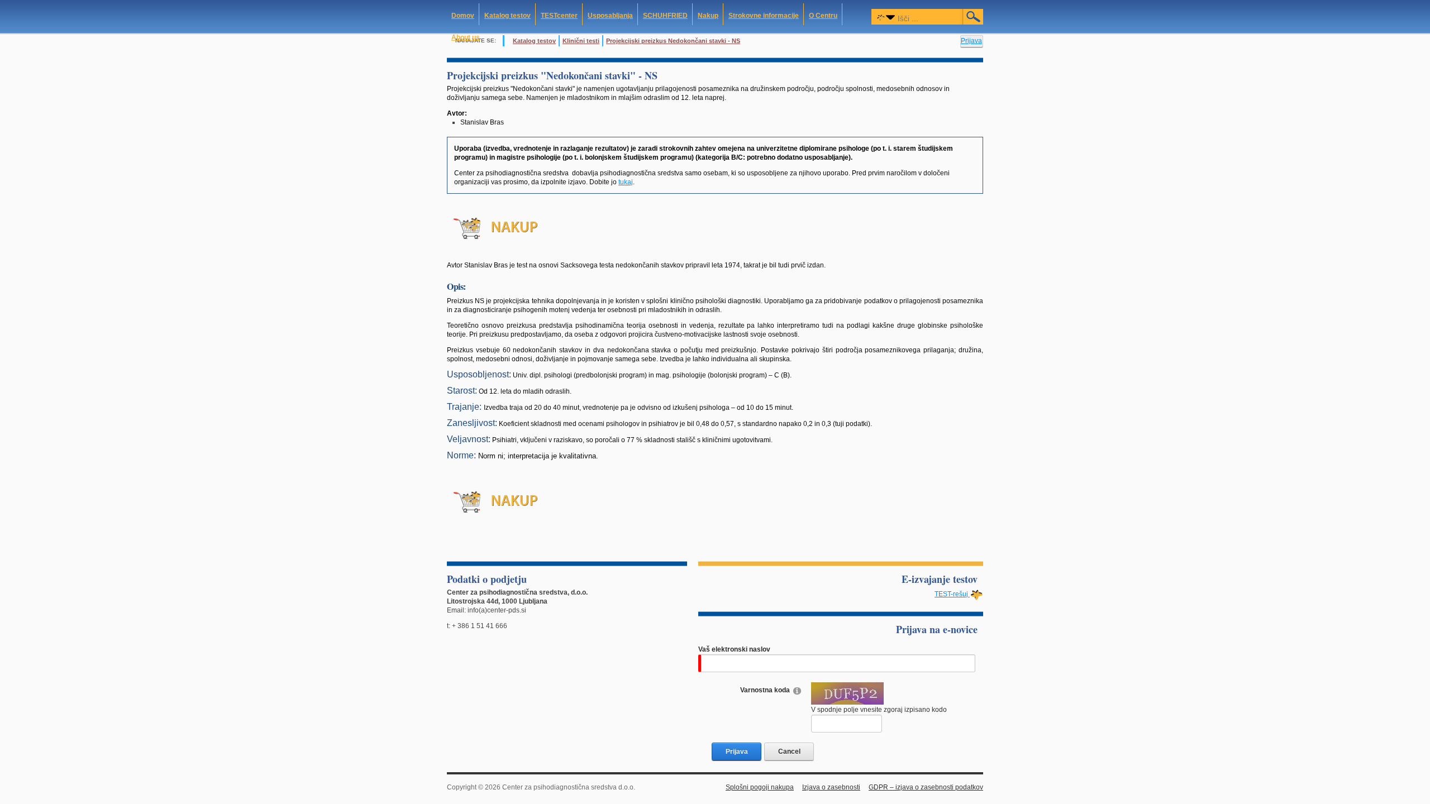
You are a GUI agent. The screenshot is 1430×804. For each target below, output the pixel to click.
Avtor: (457, 113)
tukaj (625, 182)
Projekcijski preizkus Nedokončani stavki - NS (673, 40)
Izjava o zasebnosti (831, 787)
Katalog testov (534, 40)
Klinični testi (581, 40)
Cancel (789, 751)
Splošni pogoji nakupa (760, 787)
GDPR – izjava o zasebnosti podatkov (926, 787)
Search (973, 17)
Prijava (971, 41)
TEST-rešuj (952, 594)
